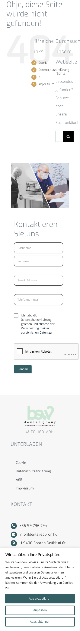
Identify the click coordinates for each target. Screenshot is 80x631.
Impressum (46, 84)
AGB (41, 77)
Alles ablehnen (40, 622)
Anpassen (40, 610)
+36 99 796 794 (33, 525)
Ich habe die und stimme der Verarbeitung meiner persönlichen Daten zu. (38, 324)
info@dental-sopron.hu (38, 534)
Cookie (43, 63)
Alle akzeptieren (40, 599)
